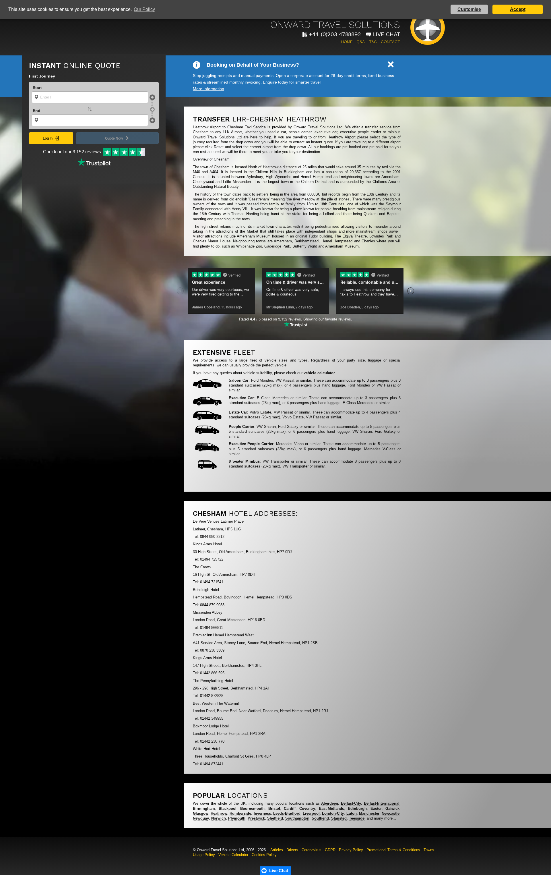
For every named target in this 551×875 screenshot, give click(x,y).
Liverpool (311, 813)
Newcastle (390, 813)
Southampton (297, 818)
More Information (208, 88)
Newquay (201, 818)
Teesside (356, 818)
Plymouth (236, 818)
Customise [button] (469, 9)
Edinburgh (357, 808)
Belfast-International (381, 803)
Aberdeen (329, 803)
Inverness (262, 813)
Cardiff (290, 808)
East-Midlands (331, 808)
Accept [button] (517, 9)
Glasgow (200, 813)
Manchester (369, 813)
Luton (351, 813)
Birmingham (204, 808)
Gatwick (392, 808)
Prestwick (256, 818)
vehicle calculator (319, 373)
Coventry (307, 808)
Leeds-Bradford (286, 813)
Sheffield (275, 818)
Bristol (274, 808)
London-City (333, 813)
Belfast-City (351, 803)
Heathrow (219, 813)
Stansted (339, 818)
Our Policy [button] (144, 9)
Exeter (376, 808)
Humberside (240, 813)
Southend (320, 818)
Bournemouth (252, 808)
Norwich (218, 818)
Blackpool (227, 808)
